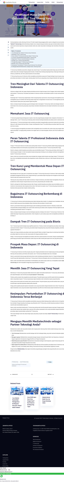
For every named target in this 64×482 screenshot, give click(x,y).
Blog (14, 25)
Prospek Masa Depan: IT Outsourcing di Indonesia (22, 62)
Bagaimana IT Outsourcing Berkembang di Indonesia (23, 59)
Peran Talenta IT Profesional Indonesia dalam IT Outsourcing (25, 56)
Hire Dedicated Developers (38, 449)
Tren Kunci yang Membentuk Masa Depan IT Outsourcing (24, 57)
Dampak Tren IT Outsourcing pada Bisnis (20, 60)
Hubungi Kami (60, 2)
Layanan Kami (40, 2)
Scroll (32, 33)
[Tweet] (8, 47)
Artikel (53, 2)
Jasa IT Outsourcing (53, 313)
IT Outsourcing (36, 443)
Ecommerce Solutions (37, 447)
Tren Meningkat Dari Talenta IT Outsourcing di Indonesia (24, 52)
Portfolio (47, 2)
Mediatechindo (21, 349)
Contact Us (5, 463)
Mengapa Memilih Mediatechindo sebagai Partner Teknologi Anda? (27, 66)
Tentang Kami (32, 2)
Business (32, 11)
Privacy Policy (5, 465)
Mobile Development (37, 441)
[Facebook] (8, 45)
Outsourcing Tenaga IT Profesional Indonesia (19, 365)
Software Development (37, 445)
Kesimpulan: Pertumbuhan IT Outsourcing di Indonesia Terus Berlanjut (27, 65)
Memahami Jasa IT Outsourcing (19, 54)
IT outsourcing (15, 361)
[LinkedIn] (8, 50)
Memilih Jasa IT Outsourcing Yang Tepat (20, 63)
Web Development (36, 439)
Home (11, 25)
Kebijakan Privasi (6, 418)
